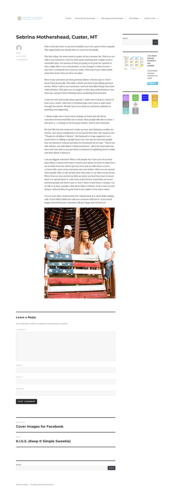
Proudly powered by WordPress (42, 485)
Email (19, 377)
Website (20, 389)
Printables (133, 18)
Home (68, 18)
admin (18, 53)
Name (19, 365)
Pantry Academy (22, 485)
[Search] (155, 42)
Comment (21, 330)
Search (18, 465)
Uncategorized (21, 59)
